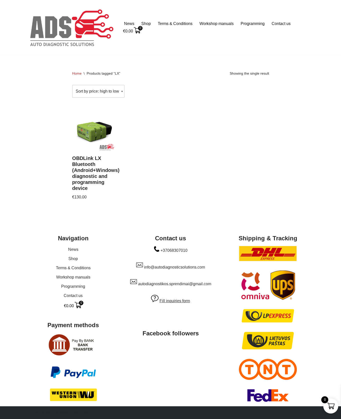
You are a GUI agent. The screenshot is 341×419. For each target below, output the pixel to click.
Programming (253, 23)
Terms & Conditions (175, 23)
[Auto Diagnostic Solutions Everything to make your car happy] (72, 27)
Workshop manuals (216, 23)
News (129, 23)
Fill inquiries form (175, 301)
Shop (146, 23)
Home (77, 73)
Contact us (281, 23)
